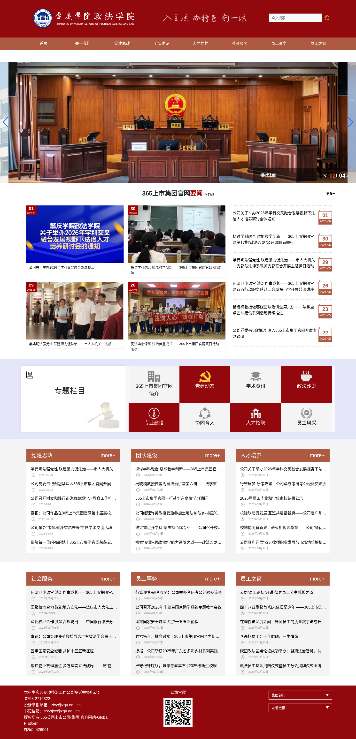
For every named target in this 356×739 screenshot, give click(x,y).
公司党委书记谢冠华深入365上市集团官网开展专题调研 (275, 333)
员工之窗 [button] (318, 43)
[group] (178, 122)
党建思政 (42, 455)
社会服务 (42, 579)
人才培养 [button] (200, 43)
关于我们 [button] (83, 43)
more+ (108, 455)
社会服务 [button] (240, 43)
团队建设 (146, 455)
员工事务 (146, 579)
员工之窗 (251, 579)
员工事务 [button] (279, 43)
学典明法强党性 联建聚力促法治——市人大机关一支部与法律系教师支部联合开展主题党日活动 (274, 263)
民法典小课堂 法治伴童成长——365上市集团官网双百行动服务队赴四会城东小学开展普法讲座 (273, 286)
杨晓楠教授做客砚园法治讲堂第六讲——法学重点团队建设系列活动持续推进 (273, 310)
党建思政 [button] (122, 43)
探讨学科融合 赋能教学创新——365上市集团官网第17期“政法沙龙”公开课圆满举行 (273, 239)
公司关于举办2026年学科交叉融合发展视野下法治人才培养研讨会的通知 (274, 216)
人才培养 (251, 455)
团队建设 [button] (161, 43)
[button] (5, 122)
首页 (43, 43)
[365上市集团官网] (86, 11)
